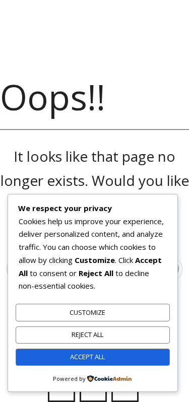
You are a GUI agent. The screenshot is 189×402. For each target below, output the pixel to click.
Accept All (87, 356)
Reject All (87, 334)
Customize (87, 312)
